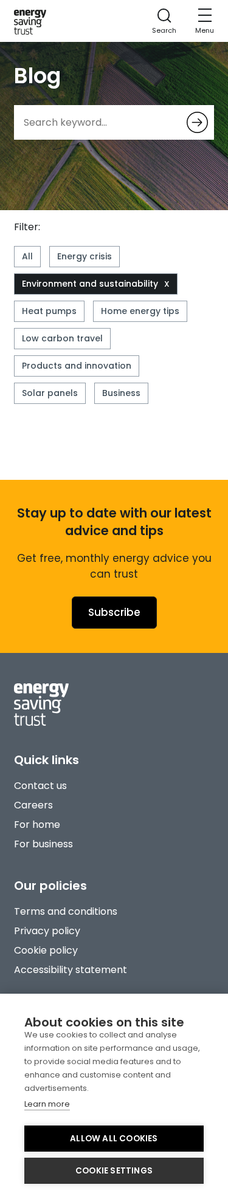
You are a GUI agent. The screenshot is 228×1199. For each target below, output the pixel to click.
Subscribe (114, 612)
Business (121, 393)
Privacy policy (47, 931)
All (27, 256)
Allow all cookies (113, 1138)
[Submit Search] (197, 122)
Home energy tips (140, 311)
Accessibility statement (70, 970)
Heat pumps (49, 311)
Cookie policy (46, 950)
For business (43, 844)
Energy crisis (84, 256)
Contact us (40, 786)
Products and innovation (76, 366)
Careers (33, 805)
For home (37, 825)
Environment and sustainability (90, 284)
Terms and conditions (65, 911)
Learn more (47, 1104)
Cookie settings (114, 1171)
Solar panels (50, 393)
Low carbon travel (62, 338)
